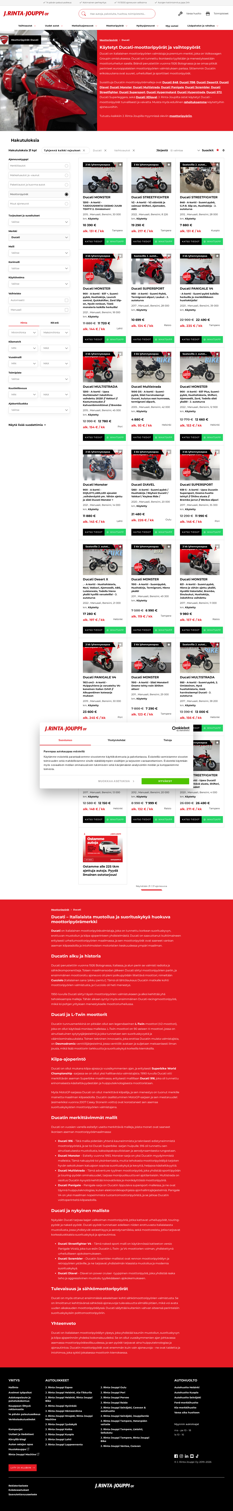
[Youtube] (192, 1456)
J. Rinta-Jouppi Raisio (114, 1402)
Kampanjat (16, 1429)
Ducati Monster (121, 87)
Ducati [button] (102, 150)
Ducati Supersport (132, 92)
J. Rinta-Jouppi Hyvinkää (61, 1405)
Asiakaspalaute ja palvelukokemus (20, 1399)
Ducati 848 (170, 82)
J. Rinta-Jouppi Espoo (58, 1387)
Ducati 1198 (187, 82)
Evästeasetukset (19, 1490)
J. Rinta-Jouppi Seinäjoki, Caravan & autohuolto (123, 1409)
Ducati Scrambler (197, 87)
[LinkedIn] (186, 1456)
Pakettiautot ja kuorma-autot (27, 184)
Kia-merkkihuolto (185, 1407)
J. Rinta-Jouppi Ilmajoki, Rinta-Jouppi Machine (69, 1417)
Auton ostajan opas (21, 1444)
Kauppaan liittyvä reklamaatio (20, 1407)
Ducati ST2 (214, 92)
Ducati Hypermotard (161, 92)
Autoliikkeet (57, 1380)
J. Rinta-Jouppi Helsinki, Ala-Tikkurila (68, 1392)
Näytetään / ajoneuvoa (151, 886)
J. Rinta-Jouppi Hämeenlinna (63, 1411)
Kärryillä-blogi (17, 1439)
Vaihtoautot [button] (127, 150)
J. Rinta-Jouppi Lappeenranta (64, 1444)
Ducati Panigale (172, 87)
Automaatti (18, 300)
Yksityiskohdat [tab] (116, 740)
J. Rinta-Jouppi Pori (113, 1392)
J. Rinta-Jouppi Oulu (113, 1387)
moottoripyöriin (180, 116)
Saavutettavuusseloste (23, 1494)
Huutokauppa (18, 1449)
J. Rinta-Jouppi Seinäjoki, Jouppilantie (125, 1415)
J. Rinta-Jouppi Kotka (58, 1429)
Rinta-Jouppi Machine (23, 1454)
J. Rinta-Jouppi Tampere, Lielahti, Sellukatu (122, 1431)
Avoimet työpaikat (20, 1392)
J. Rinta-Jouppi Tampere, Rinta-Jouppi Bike (125, 1439)
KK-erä (55, 322)
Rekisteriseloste (18, 1485)
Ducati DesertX (207, 82)
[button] (27, 425)
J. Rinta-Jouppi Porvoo (115, 1397)
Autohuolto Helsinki (186, 1387)
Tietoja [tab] (168, 740)
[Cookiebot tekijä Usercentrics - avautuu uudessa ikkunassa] (175, 728)
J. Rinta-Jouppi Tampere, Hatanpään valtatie (124, 1422)
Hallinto (13, 1387)
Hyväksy (165, 781)
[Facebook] (176, 1456)
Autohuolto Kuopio (186, 1392)
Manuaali (16, 309)
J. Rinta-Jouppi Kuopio (59, 1434)
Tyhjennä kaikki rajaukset (67, 150)
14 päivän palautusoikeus (24, 1414)
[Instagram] (181, 1456)
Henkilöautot (18, 165)
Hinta (23, 322)
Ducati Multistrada (146, 87)
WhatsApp (117, 241)
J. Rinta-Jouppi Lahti (58, 1439)
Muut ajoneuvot (19, 203)
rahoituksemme (195, 102)
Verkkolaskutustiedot (22, 1419)
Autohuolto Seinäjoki (187, 1397)
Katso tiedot (94, 241)
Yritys (14, 1380)
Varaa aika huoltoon (187, 1412)
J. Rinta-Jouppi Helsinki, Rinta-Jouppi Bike (68, 1399)
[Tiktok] (197, 1456)
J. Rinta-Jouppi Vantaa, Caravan (121, 1446)
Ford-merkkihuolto (186, 1402)
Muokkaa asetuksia (114, 781)
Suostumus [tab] (65, 740)
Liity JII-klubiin (21, 1467)
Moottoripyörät (109, 40)
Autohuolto (185, 1380)
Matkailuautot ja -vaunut (24, 175)
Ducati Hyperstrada (191, 92)
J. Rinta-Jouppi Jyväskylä (61, 1424)
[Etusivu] (26, 13)
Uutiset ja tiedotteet (21, 1434)
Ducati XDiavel (146, 97)
